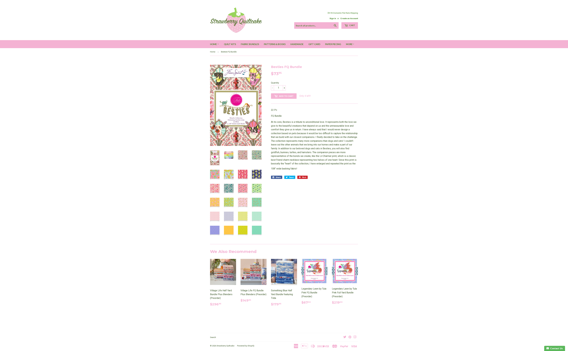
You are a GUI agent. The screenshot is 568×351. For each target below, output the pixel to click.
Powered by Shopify (245, 346)
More (349, 44)
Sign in (333, 18)
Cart (352, 25)
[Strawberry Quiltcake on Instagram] (355, 337)
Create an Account (349, 18)
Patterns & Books (274, 44)
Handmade (297, 44)
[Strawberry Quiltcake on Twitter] (344, 337)
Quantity (275, 83)
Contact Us (556, 348)
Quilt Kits (230, 44)
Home (213, 44)
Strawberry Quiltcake (225, 346)
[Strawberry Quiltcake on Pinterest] (349, 337)
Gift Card (314, 44)
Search (213, 337)
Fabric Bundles (250, 44)
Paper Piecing (333, 44)
